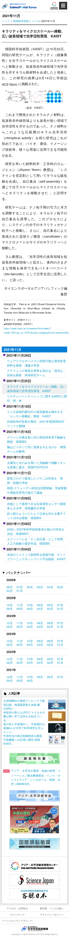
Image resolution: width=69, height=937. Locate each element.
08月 (9, 587)
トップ (6, 21)
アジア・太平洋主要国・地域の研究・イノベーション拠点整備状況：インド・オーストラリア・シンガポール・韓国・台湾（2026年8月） (36, 777)
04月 (50, 587)
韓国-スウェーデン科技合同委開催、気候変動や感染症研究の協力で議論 (37, 490)
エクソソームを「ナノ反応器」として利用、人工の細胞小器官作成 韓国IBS (36, 541)
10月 (30, 605)
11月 (20, 605)
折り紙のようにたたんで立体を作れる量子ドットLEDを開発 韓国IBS (36, 515)
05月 (40, 587)
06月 (30, 587)
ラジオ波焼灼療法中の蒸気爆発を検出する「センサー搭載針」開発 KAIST (35, 414)
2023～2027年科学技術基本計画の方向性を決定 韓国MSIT (35, 531)
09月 (40, 605)
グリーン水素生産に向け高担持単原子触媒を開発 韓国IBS (36, 439)
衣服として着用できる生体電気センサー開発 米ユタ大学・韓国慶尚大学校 (37, 506)
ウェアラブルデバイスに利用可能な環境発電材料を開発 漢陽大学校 (36, 363)
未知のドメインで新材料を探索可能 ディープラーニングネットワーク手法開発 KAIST (36, 556)
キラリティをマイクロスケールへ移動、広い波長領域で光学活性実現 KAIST (36, 388)
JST (35, 928)
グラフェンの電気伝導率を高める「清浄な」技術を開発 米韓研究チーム (36, 373)
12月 (9, 605)
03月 (60, 587)
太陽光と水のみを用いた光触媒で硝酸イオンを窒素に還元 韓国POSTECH (36, 465)
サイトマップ (17, 914)
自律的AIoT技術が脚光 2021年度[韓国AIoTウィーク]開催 (35, 423)
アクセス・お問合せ (17, 908)
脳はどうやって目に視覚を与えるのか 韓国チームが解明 (36, 449)
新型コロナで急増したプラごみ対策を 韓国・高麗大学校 (35, 480)
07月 (20, 587)
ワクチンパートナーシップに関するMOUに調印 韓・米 (37, 398)
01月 (20, 591)
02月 (9, 591)
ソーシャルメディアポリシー (17, 920)
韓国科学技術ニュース (26, 21)
